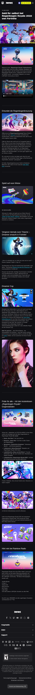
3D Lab (13, 135)
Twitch (5, 335)
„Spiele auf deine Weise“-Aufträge (10, 216)
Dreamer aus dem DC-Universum (21, 267)
